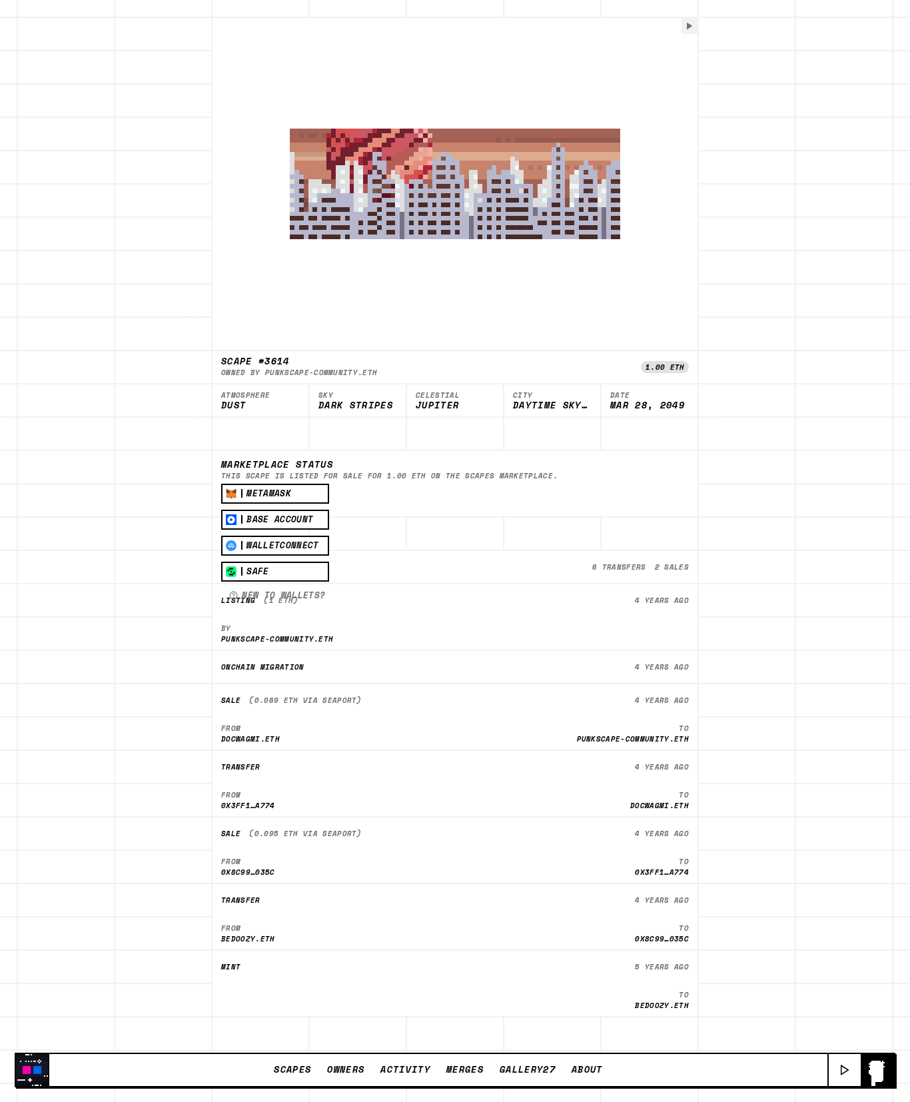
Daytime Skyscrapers (552, 405)
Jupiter (437, 405)
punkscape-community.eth (321, 372)
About (587, 1069)
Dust (233, 405)
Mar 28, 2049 (647, 405)
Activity (405, 1069)
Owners (345, 1069)
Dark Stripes (355, 405)
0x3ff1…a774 (248, 805)
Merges (465, 1069)
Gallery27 (528, 1069)
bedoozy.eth (248, 938)
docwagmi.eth (250, 738)
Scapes (292, 1069)
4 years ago (662, 600)
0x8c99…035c (248, 871)
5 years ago (662, 966)
